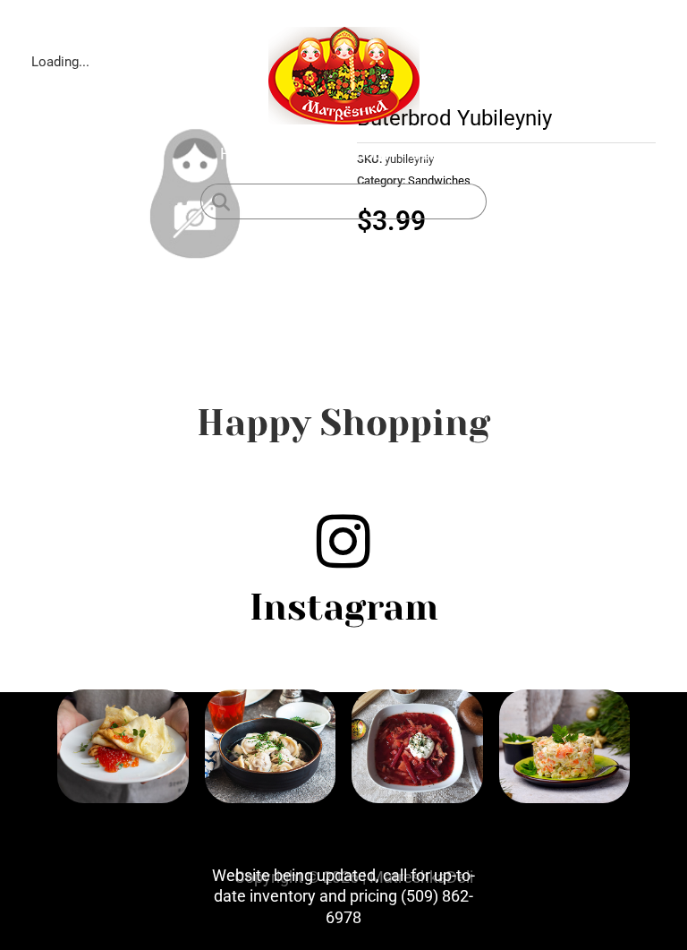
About (366, 153)
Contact (439, 153)
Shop (304, 153)
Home (242, 153)
